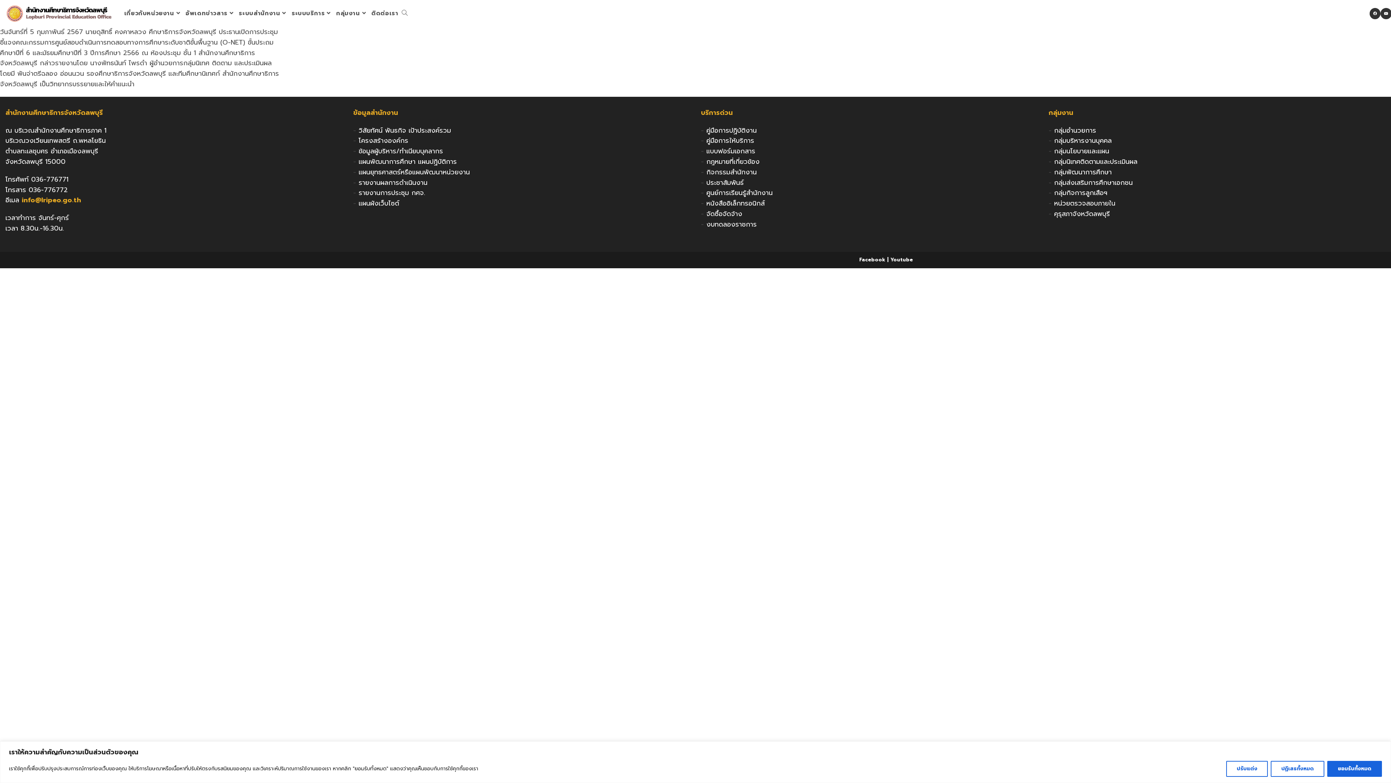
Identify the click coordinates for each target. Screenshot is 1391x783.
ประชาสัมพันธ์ (725, 183)
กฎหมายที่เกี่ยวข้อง (733, 162)
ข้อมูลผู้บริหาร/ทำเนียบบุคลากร (401, 151)
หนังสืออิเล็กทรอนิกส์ (735, 203)
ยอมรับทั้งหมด (1354, 768)
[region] (695, 762)
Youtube (901, 259)
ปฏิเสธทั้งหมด (1297, 768)
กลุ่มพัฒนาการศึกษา (1083, 172)
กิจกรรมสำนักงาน (731, 172)
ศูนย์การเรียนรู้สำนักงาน (739, 193)
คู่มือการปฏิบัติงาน (731, 130)
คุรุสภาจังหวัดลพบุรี (1082, 214)
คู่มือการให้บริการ (730, 141)
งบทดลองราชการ (731, 224)
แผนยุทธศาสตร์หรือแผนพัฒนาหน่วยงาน (414, 172)
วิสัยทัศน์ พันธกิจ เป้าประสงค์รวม (405, 130)
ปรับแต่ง (1247, 768)
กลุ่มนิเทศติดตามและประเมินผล (1095, 162)
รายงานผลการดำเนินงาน (393, 183)
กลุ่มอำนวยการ (1075, 130)
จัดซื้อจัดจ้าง (724, 214)
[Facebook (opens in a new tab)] (1375, 13)
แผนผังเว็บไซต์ (379, 203)
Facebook (872, 259)
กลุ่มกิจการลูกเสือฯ (1080, 193)
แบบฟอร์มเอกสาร (730, 151)
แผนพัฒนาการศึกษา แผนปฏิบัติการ (408, 162)
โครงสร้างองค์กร (383, 141)
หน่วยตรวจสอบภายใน (1084, 203)
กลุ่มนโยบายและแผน (1081, 151)
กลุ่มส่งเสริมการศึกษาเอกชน (1093, 183)
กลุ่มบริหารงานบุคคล (1083, 141)
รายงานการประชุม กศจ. (392, 193)
